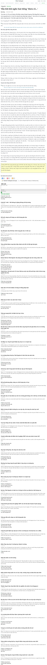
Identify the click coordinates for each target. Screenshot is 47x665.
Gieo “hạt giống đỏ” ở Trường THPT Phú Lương (11, 20)
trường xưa (30, 180)
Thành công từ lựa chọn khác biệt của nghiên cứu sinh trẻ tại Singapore (19, 586)
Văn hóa (32, 3)
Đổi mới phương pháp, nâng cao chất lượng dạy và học (15, 382)
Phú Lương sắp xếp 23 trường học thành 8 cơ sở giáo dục (15, 476)
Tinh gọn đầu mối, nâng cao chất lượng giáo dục (13, 517)
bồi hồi (26, 180)
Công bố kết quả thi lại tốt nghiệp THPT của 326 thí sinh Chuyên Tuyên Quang (21, 503)
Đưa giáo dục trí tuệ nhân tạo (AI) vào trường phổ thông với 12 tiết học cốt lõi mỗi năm (23, 395)
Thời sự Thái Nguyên (9, 3)
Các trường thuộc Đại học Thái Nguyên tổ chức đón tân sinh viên (17, 355)
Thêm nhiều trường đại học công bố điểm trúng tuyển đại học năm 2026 (19, 641)
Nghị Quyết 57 (22, 3)
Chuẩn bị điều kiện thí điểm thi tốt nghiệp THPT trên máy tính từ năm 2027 (20, 436)
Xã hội (36, 3)
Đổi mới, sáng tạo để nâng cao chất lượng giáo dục (14, 217)
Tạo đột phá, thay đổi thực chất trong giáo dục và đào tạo (16, 230)
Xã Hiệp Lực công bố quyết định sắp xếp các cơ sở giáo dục (16, 341)
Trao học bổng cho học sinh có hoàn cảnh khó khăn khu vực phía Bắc (19, 422)
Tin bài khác (5, 194)
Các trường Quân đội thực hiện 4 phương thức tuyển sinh (16, 614)
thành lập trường (35, 180)
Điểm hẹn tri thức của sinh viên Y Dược (11, 299)
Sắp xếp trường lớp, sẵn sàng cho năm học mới (13, 449)
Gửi (1, 192)
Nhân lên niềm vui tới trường (8, 557)
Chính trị (16, 3)
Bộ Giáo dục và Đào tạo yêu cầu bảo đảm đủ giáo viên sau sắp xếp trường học (21, 599)
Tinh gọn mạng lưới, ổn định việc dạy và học (12, 313)
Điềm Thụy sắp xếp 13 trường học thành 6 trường (14, 544)
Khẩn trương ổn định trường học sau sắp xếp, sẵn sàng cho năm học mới (20, 409)
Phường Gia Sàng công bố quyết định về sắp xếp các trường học (17, 463)
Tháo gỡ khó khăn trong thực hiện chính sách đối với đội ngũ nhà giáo (19, 244)
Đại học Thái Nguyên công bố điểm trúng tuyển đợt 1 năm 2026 (17, 655)
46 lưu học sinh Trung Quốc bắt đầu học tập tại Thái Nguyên (16, 368)
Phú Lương (22, 180)
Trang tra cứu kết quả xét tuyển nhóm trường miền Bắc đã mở (17, 628)
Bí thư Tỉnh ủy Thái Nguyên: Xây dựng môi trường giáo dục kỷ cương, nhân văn (21, 257)
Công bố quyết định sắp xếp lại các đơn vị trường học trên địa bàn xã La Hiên (21, 530)
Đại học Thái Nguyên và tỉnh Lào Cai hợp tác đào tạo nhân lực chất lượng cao (21, 490)
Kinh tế (27, 3)
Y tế (39, 3)
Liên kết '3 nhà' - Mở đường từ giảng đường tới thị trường (16, 202)
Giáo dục (43, 3)
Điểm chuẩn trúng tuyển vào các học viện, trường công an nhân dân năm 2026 (21, 572)
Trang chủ (3, 6)
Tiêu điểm (2, 3)
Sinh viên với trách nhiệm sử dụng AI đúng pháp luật (15, 287)
